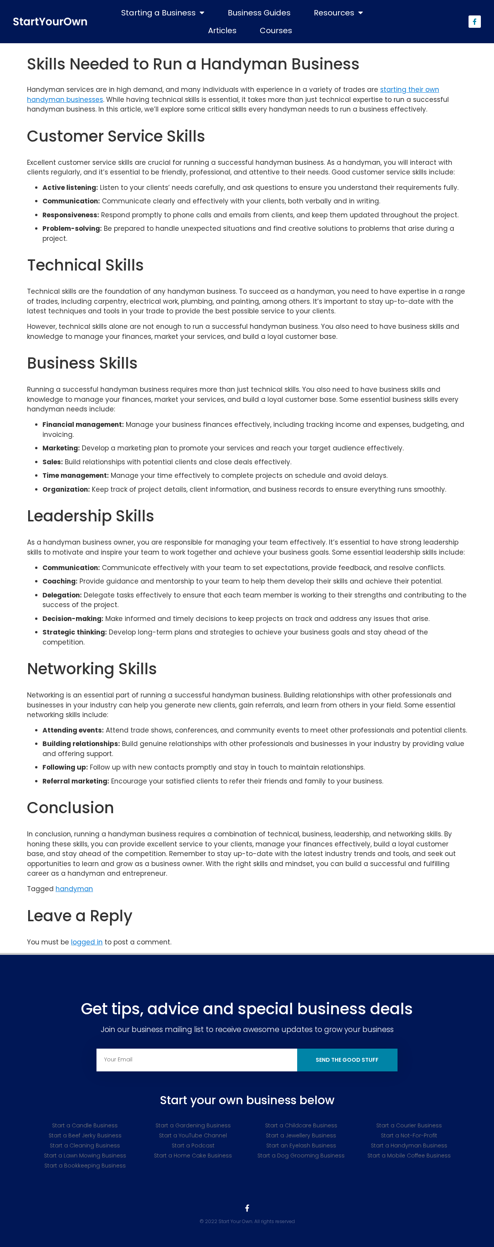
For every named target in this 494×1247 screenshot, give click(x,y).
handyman (74, 888)
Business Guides (259, 12)
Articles (222, 30)
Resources (334, 12)
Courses (276, 30)
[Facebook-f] (475, 21)
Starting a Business (158, 12)
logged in (87, 942)
